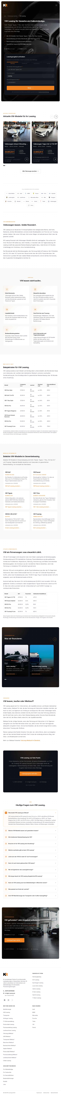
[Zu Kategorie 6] (11, 679)
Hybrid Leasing (36, 995)
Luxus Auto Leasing (37, 985)
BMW (33, 1012)
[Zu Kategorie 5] (10, 679)
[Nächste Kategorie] (55, 639)
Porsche (34, 1018)
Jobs (4, 1084)
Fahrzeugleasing (36, 976)
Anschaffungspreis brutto (13, 79)
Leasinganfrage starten (13, 940)
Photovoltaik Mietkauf (9, 1051)
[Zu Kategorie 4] (9, 679)
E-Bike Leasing (7, 1060)
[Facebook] (4, 1000)
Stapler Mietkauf (7, 1048)
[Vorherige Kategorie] (50, 639)
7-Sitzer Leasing (36, 998)
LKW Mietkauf (6, 1036)
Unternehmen (36, 63)
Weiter (29, 88)
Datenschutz (46, 1092)
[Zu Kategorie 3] (8, 679)
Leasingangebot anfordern (29, 773)
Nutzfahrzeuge (7, 1009)
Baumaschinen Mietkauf (9, 1045)
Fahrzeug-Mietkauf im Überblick (30, 740)
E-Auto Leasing (36, 992)
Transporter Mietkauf (8, 1039)
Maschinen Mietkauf (8, 1042)
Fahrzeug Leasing (12, 16)
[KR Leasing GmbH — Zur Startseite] (5, 5)
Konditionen (24, 63)
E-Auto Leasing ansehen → (12, 528)
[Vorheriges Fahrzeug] (52, 116)
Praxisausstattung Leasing (10, 1027)
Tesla (33, 1021)
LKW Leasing (6, 1012)
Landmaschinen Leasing (9, 1030)
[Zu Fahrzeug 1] (4, 165)
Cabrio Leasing (36, 988)
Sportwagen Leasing (37, 982)
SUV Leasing (35, 979)
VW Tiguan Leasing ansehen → (14, 507)
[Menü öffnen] (56, 5)
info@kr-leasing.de (31, 782)
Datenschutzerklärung (44, 92)
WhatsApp (44, 782)
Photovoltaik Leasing (8, 1024)
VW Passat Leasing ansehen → (42, 486)
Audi (33, 1009)
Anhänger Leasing (8, 1018)
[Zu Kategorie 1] (5, 679)
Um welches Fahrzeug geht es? (14, 66)
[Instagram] (8, 1000)
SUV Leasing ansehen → (40, 528)
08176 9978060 (18, 782)
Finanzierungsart (11, 73)
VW (33, 1024)
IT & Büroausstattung (8, 1021)
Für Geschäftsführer (8, 1075)
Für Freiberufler (7, 1072)
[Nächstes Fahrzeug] (56, 116)
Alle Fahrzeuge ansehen (29, 171)
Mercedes (35, 1015)
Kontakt (48, 63)
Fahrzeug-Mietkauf (8, 1033)
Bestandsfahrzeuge (8, 1078)
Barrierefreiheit (54, 1092)
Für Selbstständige (8, 1069)
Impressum (39, 1092)
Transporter (6, 1015)
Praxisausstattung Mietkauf (10, 1054)
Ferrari (34, 1027)
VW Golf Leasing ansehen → (13, 486)
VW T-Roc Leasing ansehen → (41, 507)
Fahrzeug (12, 63)
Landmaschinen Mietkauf (9, 1057)
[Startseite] (5, 16)
